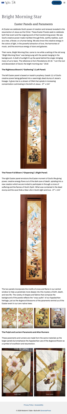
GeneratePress (45, 410)
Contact (57, 3)
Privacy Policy (28, 405)
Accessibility (39, 405)
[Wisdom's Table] (9, 2)
